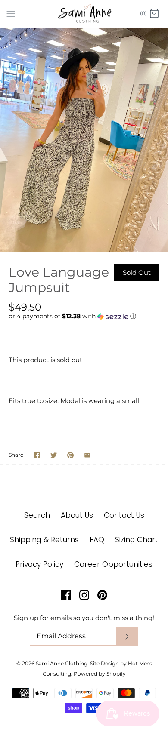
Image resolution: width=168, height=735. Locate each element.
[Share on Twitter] (53, 455)
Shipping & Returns (44, 540)
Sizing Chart (136, 540)
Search (37, 515)
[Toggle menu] (11, 13)
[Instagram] (84, 595)
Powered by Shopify (100, 673)
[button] (84, 316)
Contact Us (124, 515)
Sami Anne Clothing (61, 663)
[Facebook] (66, 595)
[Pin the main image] (70, 455)
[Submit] (127, 636)
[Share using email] (87, 455)
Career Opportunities (113, 564)
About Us (77, 515)
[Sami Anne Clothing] (84, 13)
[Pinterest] (102, 595)
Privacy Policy (39, 564)
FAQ (97, 540)
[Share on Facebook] (37, 455)
